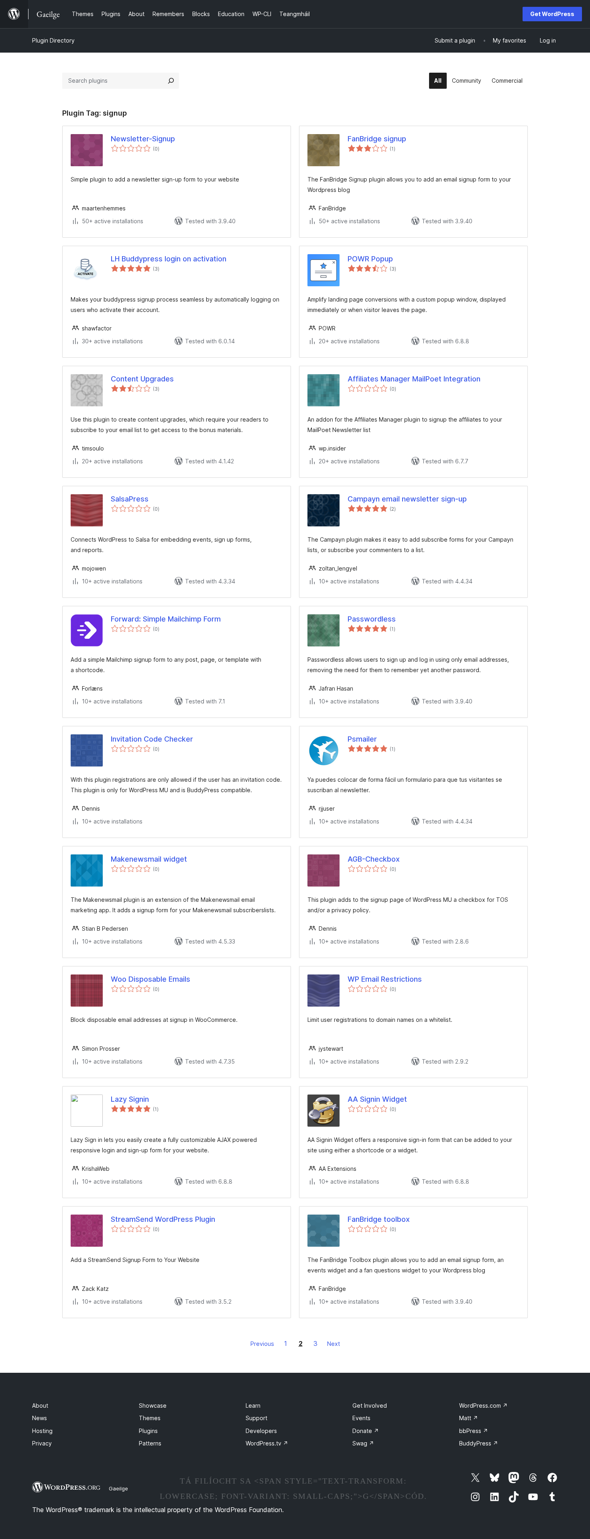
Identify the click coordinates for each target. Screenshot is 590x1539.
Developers (261, 1430)
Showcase (153, 1405)
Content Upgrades (142, 379)
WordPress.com (483, 1405)
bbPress (473, 1430)
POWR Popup (370, 259)
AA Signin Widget (377, 1099)
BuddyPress (478, 1443)
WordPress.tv (267, 1443)
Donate (365, 1430)
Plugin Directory (53, 40)
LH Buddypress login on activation (168, 259)
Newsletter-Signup (143, 139)
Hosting (42, 1430)
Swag (363, 1443)
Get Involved (369, 1405)
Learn (253, 1405)
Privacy (42, 1443)
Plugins (148, 1430)
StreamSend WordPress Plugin (163, 1219)
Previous (262, 1343)
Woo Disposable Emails (150, 979)
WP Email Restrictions (385, 979)
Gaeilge (118, 1488)
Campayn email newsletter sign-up (407, 499)
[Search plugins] (171, 81)
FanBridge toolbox (379, 1219)
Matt (468, 1418)
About (40, 1405)
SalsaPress (130, 499)
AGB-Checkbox (374, 859)
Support (256, 1418)
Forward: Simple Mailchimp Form (166, 619)
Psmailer (362, 739)
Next (333, 1343)
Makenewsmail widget (149, 859)
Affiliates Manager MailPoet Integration (414, 379)
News (39, 1418)
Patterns (150, 1443)
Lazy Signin (130, 1099)
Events (361, 1418)
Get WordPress (552, 13)
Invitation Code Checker (152, 739)
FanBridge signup (377, 139)
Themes (150, 1418)
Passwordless (372, 619)
